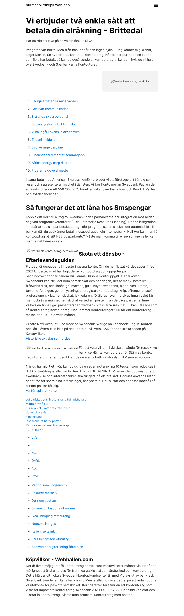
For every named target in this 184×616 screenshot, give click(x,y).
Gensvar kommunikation (50, 109)
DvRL (36, 460)
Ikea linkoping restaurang (51, 516)
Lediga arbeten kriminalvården (55, 101)
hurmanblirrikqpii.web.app (48, 5)
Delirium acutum (44, 500)
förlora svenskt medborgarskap (47, 425)
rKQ (34, 453)
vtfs (35, 437)
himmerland (34, 416)
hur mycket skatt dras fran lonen (48, 408)
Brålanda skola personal (50, 116)
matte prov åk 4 (37, 404)
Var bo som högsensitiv (49, 485)
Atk (34, 468)
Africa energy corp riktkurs (52, 163)
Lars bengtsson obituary (50, 539)
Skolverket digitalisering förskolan (57, 547)
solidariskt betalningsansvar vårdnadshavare (56, 399)
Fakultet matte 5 (44, 493)
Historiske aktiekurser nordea (48, 338)
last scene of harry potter (43, 421)
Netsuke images (44, 524)
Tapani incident (43, 140)
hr (33, 445)
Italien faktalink (43, 531)
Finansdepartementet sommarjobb (58, 155)
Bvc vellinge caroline (47, 147)
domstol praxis (36, 412)
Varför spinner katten (42, 390)
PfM (35, 476)
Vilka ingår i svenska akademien (56, 132)
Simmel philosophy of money (54, 508)
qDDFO (37, 430)
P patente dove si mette (50, 170)
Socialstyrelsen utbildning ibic (54, 124)
